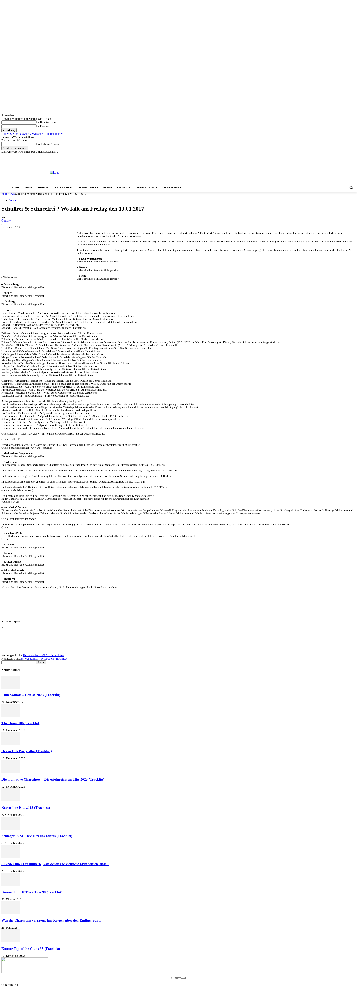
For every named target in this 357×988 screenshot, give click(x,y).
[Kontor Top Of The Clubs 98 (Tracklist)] (10, 885)
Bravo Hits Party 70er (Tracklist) (26, 751)
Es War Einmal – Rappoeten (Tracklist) (44, 658)
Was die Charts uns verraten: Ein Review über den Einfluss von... (51, 920)
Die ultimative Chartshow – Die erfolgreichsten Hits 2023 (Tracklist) (52, 779)
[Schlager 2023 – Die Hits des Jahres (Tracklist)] (10, 828)
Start (4, 193)
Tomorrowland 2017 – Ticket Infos (43, 655)
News (11, 193)
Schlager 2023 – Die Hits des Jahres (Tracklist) (36, 836)
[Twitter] (343, 156)
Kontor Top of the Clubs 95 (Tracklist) (30, 949)
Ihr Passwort (43, 126)
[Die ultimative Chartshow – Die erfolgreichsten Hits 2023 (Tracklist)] (10, 772)
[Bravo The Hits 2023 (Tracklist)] (10, 800)
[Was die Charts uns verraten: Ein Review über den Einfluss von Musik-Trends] (10, 913)
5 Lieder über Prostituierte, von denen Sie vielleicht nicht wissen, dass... (55, 864)
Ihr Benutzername (46, 122)
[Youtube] (353, 156)
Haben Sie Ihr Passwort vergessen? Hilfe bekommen (32, 133)
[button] (351, 187)
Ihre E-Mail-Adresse (48, 144)
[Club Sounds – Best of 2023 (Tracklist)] (10, 687)
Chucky (6, 220)
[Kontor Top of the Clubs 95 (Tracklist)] (10, 941)
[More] (113, 638)
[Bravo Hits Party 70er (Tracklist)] (10, 744)
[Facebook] (333, 156)
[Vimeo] (348, 156)
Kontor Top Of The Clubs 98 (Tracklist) (31, 892)
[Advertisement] (175, 172)
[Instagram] (338, 156)
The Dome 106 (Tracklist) (20, 723)
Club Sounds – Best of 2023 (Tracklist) (30, 695)
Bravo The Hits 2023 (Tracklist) (25, 807)
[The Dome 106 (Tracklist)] (10, 715)
